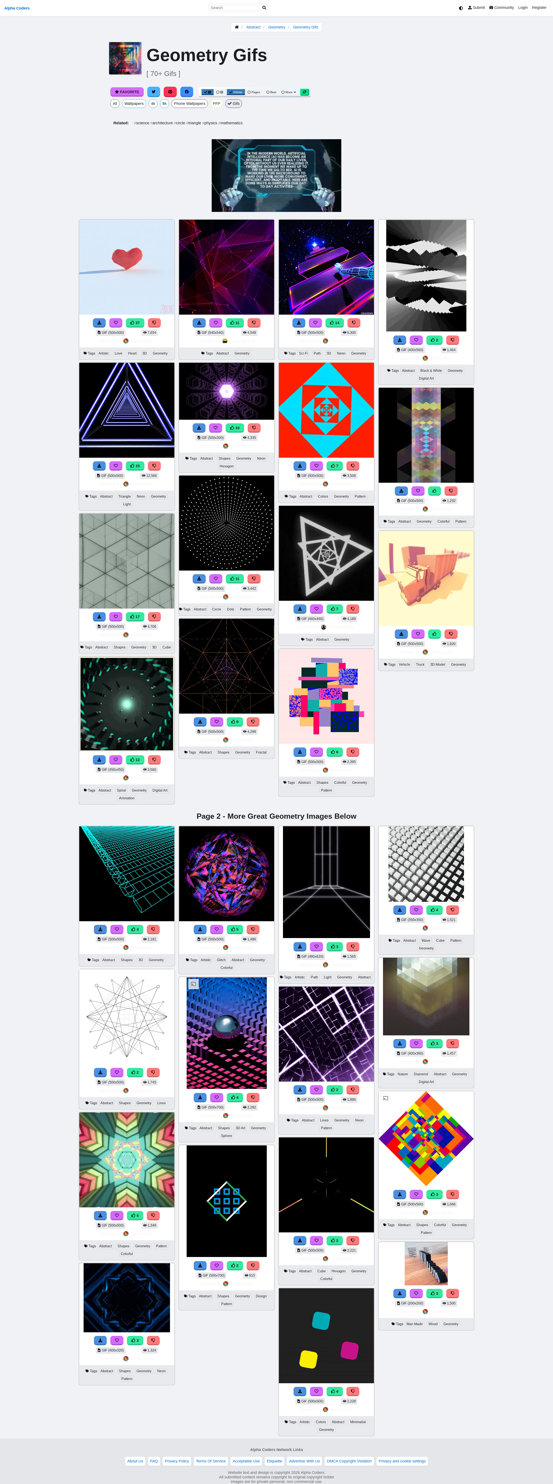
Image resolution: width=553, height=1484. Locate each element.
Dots (230, 609)
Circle (216, 609)
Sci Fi (303, 353)
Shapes (120, 647)
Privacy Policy (177, 1461)
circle (180, 123)
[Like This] (434, 491)
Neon (141, 496)
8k (164, 103)
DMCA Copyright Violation (349, 1461)
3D (144, 353)
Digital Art (160, 790)
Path (317, 353)
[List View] (220, 92)
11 (236, 323)
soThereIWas (341, 627)
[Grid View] (208, 92)
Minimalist (358, 1422)
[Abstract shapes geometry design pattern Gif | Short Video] (227, 1256)
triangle (194, 123)
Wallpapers (134, 103)
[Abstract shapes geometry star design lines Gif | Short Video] (126, 1063)
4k (153, 103)
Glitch (221, 960)
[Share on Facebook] (186, 92)
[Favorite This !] (416, 340)
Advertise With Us (304, 1461)
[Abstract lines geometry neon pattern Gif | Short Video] (326, 1080)
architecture (162, 123)
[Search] (264, 8)
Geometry (276, 27)
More (288, 92)
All (115, 103)
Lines (161, 1103)
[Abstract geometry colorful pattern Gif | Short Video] (426, 481)
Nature (403, 1074)
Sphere (226, 1136)
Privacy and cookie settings (402, 1461)
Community (503, 7)
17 (137, 617)
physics (210, 123)
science (142, 123)
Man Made (415, 1324)
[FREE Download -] (399, 340)
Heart (132, 353)
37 (137, 323)
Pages (255, 92)
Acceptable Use (246, 1461)
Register (539, 7)
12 (137, 760)
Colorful (340, 782)
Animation (127, 798)
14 (336, 323)
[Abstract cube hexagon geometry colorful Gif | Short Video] (326, 1231)
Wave (426, 940)
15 (137, 466)
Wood (433, 1324)
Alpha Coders (17, 8)
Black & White (431, 370)
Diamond (421, 1074)
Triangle (124, 496)
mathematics (230, 123)
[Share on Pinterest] (170, 92)
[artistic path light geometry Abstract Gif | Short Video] (326, 937)
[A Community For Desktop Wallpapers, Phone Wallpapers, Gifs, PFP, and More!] (237, 27)
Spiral (121, 790)
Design (261, 1296)
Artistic (104, 353)
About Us (135, 1461)
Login (523, 7)
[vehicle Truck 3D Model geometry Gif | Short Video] (426, 624)
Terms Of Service (211, 1461)
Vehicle (404, 664)
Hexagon (227, 466)
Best (272, 92)
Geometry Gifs (305, 27)
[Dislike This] (452, 340)
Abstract (253, 27)
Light (127, 504)
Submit (478, 7)
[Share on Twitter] (153, 92)
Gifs (236, 103)
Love (118, 353)
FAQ (154, 1461)
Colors (323, 496)
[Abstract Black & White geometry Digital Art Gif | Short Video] (426, 330)
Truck (420, 664)
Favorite (129, 92)
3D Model (437, 664)
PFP (216, 103)
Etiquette (274, 1461)
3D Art (240, 1128)
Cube (166, 647)
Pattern (245, 609)
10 (237, 428)
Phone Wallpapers (189, 103)
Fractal (261, 752)
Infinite (237, 92)
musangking (241, 340)
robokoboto (141, 340)
